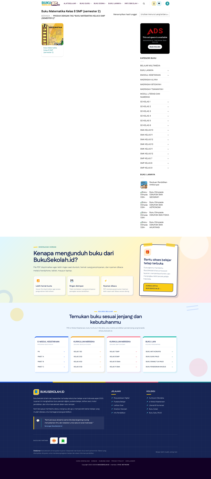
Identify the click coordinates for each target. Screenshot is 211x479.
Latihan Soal (118, 405)
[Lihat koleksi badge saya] (154, 3)
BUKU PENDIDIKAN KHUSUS (156, 367)
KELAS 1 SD (78, 352)
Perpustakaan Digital (121, 398)
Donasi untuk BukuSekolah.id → (154, 287)
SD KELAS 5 (145, 120)
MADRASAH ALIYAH (149, 79)
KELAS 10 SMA (115, 362)
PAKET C (41, 367)
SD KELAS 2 (145, 106)
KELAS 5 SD (78, 367)
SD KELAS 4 (145, 116)
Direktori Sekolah (120, 409)
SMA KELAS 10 (146, 130)
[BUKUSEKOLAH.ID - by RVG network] (50, 3)
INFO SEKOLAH (131, 3)
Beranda (45, 16)
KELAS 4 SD (78, 362)
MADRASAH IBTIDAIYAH (150, 84)
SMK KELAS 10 (146, 144)
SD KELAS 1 (145, 101)
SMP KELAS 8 (146, 163)
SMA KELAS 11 (146, 135)
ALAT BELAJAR (70, 3)
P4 (39, 352)
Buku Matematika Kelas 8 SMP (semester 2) (50, 50)
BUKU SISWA (99, 3)
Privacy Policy (117, 461)
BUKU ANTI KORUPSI (153, 352)
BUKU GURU (85, 3)
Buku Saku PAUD (155, 413)
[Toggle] (168, 70)
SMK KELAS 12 (146, 153)
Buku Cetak (153, 409)
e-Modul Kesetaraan (157, 402)
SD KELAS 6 (145, 125)
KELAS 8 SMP (115, 357)
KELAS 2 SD (78, 357)
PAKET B (41, 362)
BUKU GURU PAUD (152, 357)
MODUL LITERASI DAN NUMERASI (150, 96)
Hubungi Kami (104, 461)
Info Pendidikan (119, 413)
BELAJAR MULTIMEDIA (150, 65)
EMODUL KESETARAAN (150, 75)
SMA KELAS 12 (146, 139)
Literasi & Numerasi (156, 405)
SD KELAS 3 (145, 111)
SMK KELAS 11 (146, 149)
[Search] (144, 3)
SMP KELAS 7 (146, 158)
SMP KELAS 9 (146, 168)
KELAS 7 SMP (114, 352)
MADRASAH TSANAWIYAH (151, 89)
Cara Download (83, 461)
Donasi (94, 461)
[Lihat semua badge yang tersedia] (159, 3)
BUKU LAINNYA (114, 3)
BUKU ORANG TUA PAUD (155, 362)
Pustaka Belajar (120, 402)
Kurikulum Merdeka (156, 398)
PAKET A (41, 357)
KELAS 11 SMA (115, 367)
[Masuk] (167, 4)
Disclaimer (130, 461)
